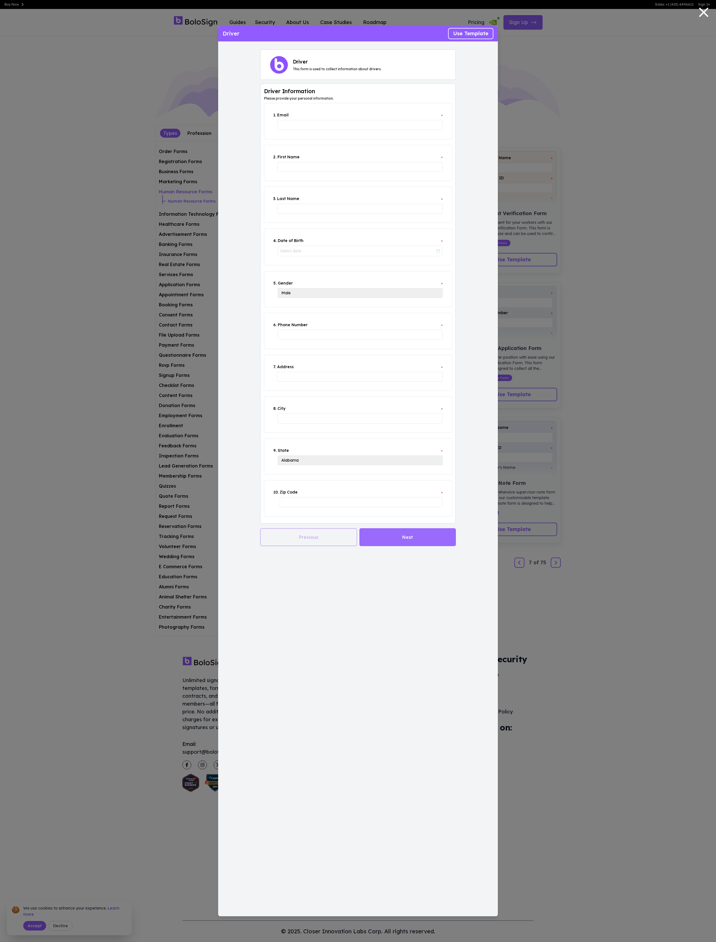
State (283, 450)
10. (276, 492)
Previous (308, 537)
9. (275, 450)
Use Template (470, 33)
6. (275, 324)
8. (274, 408)
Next (407, 537)
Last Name (288, 198)
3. (274, 198)
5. (275, 283)
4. (275, 240)
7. (274, 366)
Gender (285, 283)
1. (274, 115)
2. (274, 156)
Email (283, 115)
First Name (288, 156)
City (281, 408)
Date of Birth (290, 240)
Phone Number (293, 324)
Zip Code (289, 492)
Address (285, 366)
